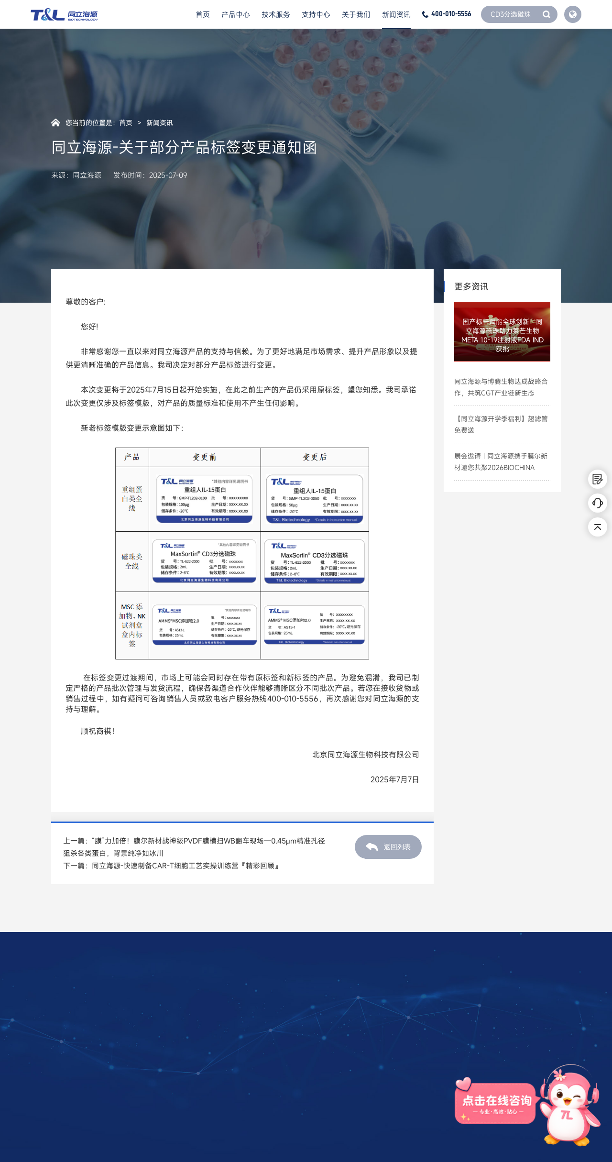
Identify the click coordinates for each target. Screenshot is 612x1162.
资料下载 (209, 1021)
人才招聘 (278, 1036)
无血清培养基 (69, 1067)
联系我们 (278, 1051)
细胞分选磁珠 (69, 1051)
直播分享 (209, 1051)
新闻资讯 (396, 14)
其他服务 (141, 1067)
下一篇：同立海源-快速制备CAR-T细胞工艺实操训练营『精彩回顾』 (172, 865)
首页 (203, 14)
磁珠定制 (141, 1021)
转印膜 (60, 1112)
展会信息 (347, 1036)
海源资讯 (347, 1021)
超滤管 (60, 1097)
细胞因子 (63, 1021)
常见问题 (209, 1036)
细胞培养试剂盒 (73, 1082)
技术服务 (276, 14)
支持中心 (316, 14)
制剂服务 (141, 1051)
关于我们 (356, 14)
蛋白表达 (141, 1036)
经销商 (275, 1067)
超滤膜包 (63, 1128)
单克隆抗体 (66, 1036)
